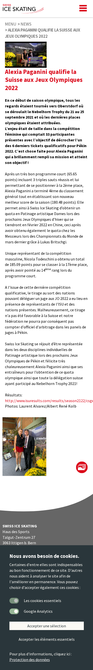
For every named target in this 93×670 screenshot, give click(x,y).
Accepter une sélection (46, 625)
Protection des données (29, 659)
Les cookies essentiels (42, 600)
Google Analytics (38, 611)
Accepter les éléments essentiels (47, 639)
